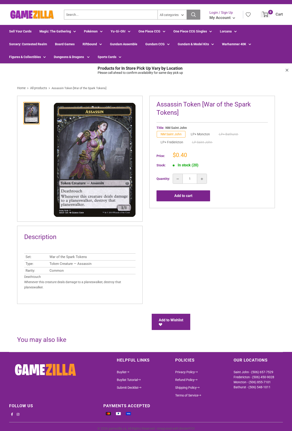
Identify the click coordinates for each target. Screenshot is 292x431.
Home (21, 88)
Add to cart (183, 196)
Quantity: (163, 179)
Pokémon (91, 31)
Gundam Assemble (123, 44)
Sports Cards (107, 57)
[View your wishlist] (248, 14)
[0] (265, 14)
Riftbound (90, 44)
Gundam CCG (155, 44)
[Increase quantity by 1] (202, 179)
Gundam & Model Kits (193, 44)
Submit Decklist (127, 387)
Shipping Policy (186, 387)
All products (38, 88)
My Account (220, 17)
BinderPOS (187, 428)
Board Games (65, 44)
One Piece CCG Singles (190, 31)
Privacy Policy (185, 372)
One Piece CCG (149, 31)
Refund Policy (185, 380)
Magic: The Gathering (55, 31)
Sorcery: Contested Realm (28, 44)
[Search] (193, 15)
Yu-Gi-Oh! (118, 31)
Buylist (121, 372)
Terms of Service (186, 395)
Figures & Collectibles (25, 57)
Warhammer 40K (234, 44)
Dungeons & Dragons (69, 57)
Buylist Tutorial (127, 380)
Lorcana (226, 31)
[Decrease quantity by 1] (177, 179)
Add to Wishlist (171, 320)
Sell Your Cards (20, 31)
